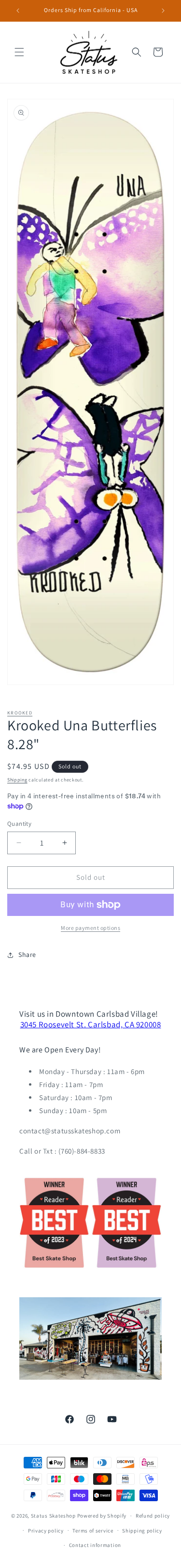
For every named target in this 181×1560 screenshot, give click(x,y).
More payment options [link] (90, 927)
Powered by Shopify (102, 1515)
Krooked (19, 713)
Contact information (95, 1545)
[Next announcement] (163, 10)
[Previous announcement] (17, 10)
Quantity (19, 824)
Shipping (17, 780)
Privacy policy (46, 1530)
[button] (19, 52)
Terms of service (92, 1530)
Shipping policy (142, 1530)
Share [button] (27, 954)
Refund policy (153, 1515)
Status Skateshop (53, 1515)
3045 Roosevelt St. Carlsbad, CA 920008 (90, 1024)
